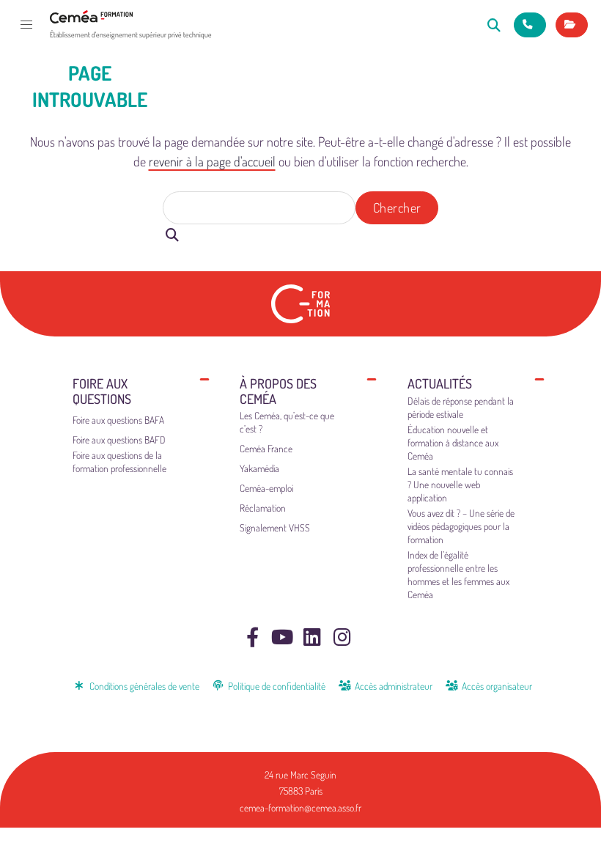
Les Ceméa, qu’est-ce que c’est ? (287, 422)
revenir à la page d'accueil (212, 161)
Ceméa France (266, 448)
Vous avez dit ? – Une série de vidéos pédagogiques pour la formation (461, 526)
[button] (26, 25)
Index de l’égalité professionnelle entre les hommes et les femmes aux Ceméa (458, 574)
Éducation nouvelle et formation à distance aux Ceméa (453, 442)
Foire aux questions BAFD (119, 439)
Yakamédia (259, 468)
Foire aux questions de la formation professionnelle (119, 461)
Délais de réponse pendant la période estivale (461, 407)
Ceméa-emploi (266, 488)
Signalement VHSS (275, 527)
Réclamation (263, 507)
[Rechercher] (494, 24)
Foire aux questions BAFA (118, 419)
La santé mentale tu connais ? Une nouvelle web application (460, 484)
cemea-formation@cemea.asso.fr (300, 807)
